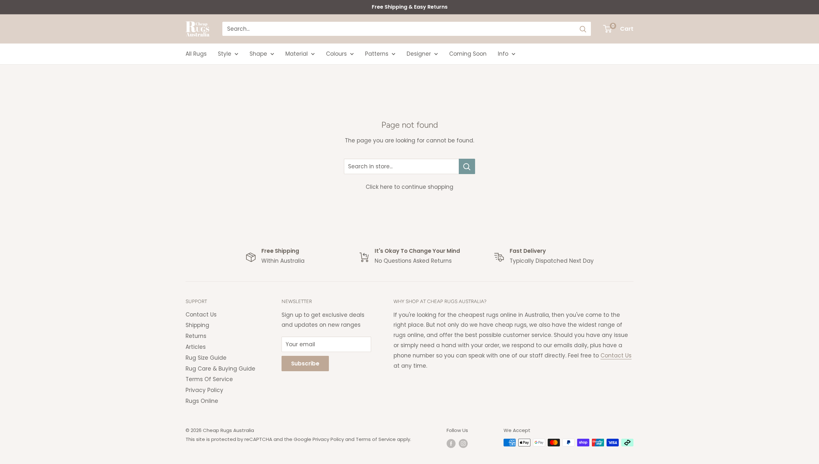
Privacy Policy (204, 390)
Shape (258, 54)
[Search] (583, 29)
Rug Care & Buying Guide (220, 368)
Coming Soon (468, 54)
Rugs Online (202, 401)
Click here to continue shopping (409, 187)
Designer (419, 54)
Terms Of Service (209, 379)
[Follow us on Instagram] (463, 443)
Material (296, 54)
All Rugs (196, 54)
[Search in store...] (467, 166)
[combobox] (398, 29)
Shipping (197, 325)
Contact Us (201, 314)
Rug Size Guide (206, 358)
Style (224, 54)
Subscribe (305, 363)
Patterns (376, 54)
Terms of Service (376, 439)
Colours (336, 54)
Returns (196, 336)
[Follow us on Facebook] (451, 443)
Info (503, 54)
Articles (196, 347)
